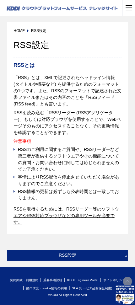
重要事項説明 (52, 280)
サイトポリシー (114, 280)
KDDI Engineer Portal (82, 280)
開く (125, 294)
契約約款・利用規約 (24, 280)
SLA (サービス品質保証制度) (92, 288)
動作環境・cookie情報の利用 (46, 288)
